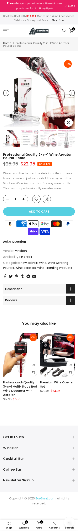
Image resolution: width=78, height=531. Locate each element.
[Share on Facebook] (5, 276)
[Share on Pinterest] (17, 276)
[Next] (72, 93)
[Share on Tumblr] (22, 276)
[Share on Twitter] (11, 276)
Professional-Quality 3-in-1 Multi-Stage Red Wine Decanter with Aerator (20, 388)
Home (7, 43)
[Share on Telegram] (28, 276)
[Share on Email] (34, 276)
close (71, 6)
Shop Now (58, 20)
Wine (42, 263)
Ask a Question (14, 242)
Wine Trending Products (54, 268)
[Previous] (6, 93)
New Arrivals (29, 263)
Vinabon (21, 251)
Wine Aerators (25, 268)
